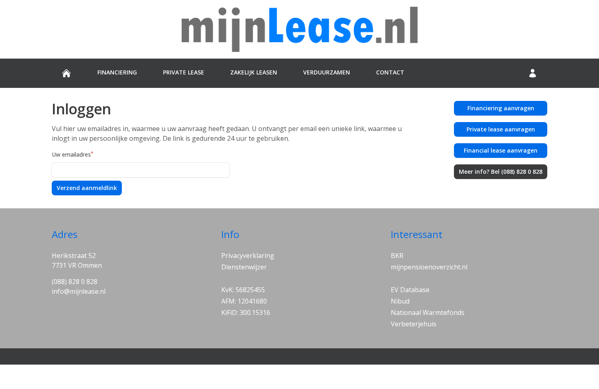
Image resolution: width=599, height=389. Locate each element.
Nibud (400, 301)
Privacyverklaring (247, 255)
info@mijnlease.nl (79, 291)
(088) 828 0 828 (74, 281)
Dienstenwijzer (244, 266)
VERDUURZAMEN (326, 72)
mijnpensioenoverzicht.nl (429, 266)
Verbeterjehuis (413, 323)
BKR (397, 255)
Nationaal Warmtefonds (428, 312)
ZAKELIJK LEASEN (253, 72)
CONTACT (390, 72)
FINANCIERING (117, 72)
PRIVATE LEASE (183, 72)
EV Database (410, 289)
